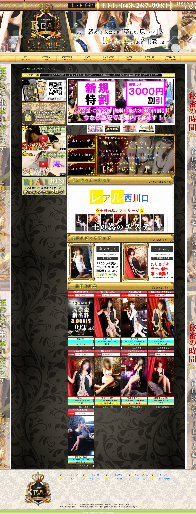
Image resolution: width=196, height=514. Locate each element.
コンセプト (164, 475)
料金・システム (141, 475)
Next (169, 101)
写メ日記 (141, 479)
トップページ (72, 475)
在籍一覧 (95, 475)
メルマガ (118, 479)
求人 (72, 479)
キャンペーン (95, 479)
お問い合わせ (164, 479)
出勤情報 (118, 475)
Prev (72, 101)
